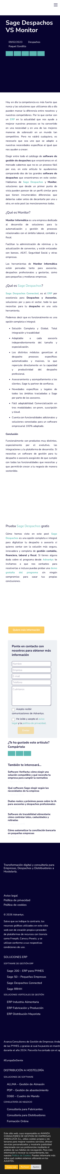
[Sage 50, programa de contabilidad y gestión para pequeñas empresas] (31, 612)
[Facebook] (19, 888)
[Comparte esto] (17, 53)
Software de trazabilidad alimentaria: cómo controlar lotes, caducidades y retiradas (29, 817)
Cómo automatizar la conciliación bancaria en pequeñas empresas (32, 832)
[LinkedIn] (13, 888)
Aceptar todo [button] (11, 1167)
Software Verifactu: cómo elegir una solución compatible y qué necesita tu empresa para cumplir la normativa (29, 774)
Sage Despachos (30, 285)
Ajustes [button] (36, 1167)
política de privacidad (34, 723)
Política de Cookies (21, 1155)
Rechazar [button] (25, 1167)
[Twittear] (25, 53)
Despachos (34, 42)
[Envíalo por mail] (9, 53)
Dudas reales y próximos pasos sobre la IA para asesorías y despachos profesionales (32, 802)
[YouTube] (25, 888)
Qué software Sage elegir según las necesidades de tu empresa (28, 789)
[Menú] (56, 5)
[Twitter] (7, 888)
